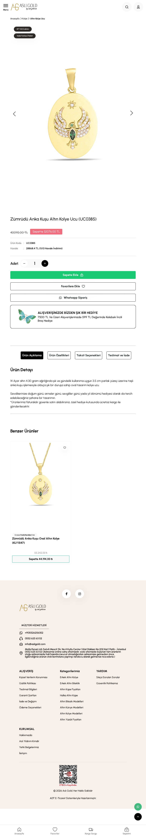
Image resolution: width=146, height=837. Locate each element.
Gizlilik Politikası (27, 683)
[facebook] (66, 593)
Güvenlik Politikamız (107, 683)
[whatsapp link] (138, 807)
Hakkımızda (25, 735)
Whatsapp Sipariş (75, 297)
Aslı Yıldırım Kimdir (29, 741)
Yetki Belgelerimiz (29, 747)
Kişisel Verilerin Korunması (33, 677)
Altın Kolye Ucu (37, 18)
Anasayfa (14, 18)
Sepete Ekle (70, 275)
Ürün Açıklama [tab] (32, 355)
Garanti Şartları (27, 695)
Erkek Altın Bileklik (70, 683)
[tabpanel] (73, 387)
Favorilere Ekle (70, 286)
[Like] (64, 447)
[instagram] (79, 593)
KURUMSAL (26, 729)
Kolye (24, 18)
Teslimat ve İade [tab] (119, 355)
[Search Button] (127, 7)
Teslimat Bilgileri (28, 689)
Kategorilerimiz (70, 671)
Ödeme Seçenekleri (30, 707)
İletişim (23, 753)
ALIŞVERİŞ (26, 671)
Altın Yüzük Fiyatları (70, 719)
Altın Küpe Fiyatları (70, 689)
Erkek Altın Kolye (69, 677)
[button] (131, 113)
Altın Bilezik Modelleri (72, 701)
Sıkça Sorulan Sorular (108, 677)
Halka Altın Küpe (69, 695)
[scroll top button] (138, 816)
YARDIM (101, 671)
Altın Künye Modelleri (71, 707)
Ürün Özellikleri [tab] (59, 355)
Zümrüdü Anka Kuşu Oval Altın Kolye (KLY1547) (35, 540)
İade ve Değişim (27, 701)
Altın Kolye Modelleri (71, 713)
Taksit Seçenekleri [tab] (89, 355)
